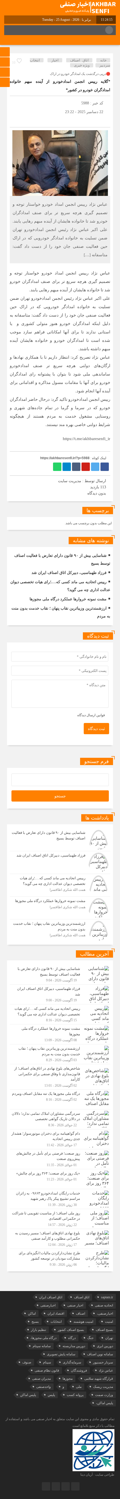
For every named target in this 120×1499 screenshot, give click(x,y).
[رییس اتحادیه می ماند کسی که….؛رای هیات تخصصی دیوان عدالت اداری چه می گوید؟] (60, 885)
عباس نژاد (106, 1370)
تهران (109, 1338)
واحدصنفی (43, 1387)
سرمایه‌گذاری (72, 1362)
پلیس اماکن (28, 1395)
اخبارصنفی (48, 1305)
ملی (78, 1387)
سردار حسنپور (103, 1362)
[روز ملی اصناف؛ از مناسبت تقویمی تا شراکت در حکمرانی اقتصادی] (60, 1219)
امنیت (109, 1322)
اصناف (80, 1313)
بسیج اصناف (104, 1330)
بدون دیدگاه (96, 493)
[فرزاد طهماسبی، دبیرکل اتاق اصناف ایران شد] (60, 862)
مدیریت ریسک (103, 1387)
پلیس (51, 1395)
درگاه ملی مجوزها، (43, 1338)
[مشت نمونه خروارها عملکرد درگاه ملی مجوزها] (60, 908)
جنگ (90, 1338)
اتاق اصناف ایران (50, 1297)
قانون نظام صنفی (47, 1370)
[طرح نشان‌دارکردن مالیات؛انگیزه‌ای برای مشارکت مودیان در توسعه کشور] (60, 1258)
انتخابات (56, 1322)
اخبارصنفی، (105, 1313)
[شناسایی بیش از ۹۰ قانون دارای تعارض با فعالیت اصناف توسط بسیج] (60, 840)
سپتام (47, 1362)
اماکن (32, 1313)
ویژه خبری (82, 65)
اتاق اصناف (79, 60)
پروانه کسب (75, 1395)
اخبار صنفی (75, 1305)
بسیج (35, 1322)
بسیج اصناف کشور (71, 1330)
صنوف (26, 1362)
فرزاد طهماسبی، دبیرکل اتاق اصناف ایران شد (69, 573)
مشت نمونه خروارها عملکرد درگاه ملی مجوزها (68, 599)
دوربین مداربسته (74, 1346)
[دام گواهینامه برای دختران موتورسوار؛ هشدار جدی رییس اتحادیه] (60, 1139)
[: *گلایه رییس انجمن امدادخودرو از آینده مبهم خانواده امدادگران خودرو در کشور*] (15, 120)
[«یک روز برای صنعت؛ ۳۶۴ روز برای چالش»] (60, 1179)
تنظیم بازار (38, 1330)
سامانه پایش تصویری (61, 1354)
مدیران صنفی (41, 1379)
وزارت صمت (104, 1395)
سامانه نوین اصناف (100, 1354)
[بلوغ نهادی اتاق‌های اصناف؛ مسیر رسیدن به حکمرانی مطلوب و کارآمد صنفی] (60, 1239)
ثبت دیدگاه (96, 729)
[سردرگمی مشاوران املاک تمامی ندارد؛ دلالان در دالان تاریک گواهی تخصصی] (60, 1119)
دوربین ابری (105, 1346)
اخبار (55, 60)
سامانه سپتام (42, 1346)
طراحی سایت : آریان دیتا (97, 1475)
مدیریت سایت (69, 481)
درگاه (72, 1338)
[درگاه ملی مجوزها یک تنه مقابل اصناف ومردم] (60, 1099)
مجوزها (68, 1379)
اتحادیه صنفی (104, 1305)
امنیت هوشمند (83, 1322)
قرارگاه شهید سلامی (98, 1379)
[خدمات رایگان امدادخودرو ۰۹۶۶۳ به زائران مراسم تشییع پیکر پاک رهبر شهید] (60, 1199)
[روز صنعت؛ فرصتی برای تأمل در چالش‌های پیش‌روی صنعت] (60, 1159)
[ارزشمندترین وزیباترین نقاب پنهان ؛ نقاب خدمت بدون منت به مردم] (60, 929)
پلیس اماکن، (104, 1403)
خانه (103, 60)
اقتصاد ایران (55, 1313)
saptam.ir (107, 1297)
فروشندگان (79, 1370)
